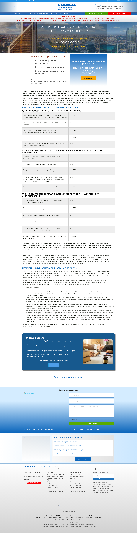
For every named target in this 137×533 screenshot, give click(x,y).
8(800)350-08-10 (70, 42)
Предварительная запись (96, 13)
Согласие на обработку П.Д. (102, 492)
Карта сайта (97, 494)
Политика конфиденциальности (103, 490)
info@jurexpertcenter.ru (66, 9)
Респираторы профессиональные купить (69, 530)
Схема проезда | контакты (55, 491)
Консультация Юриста (119, 13)
